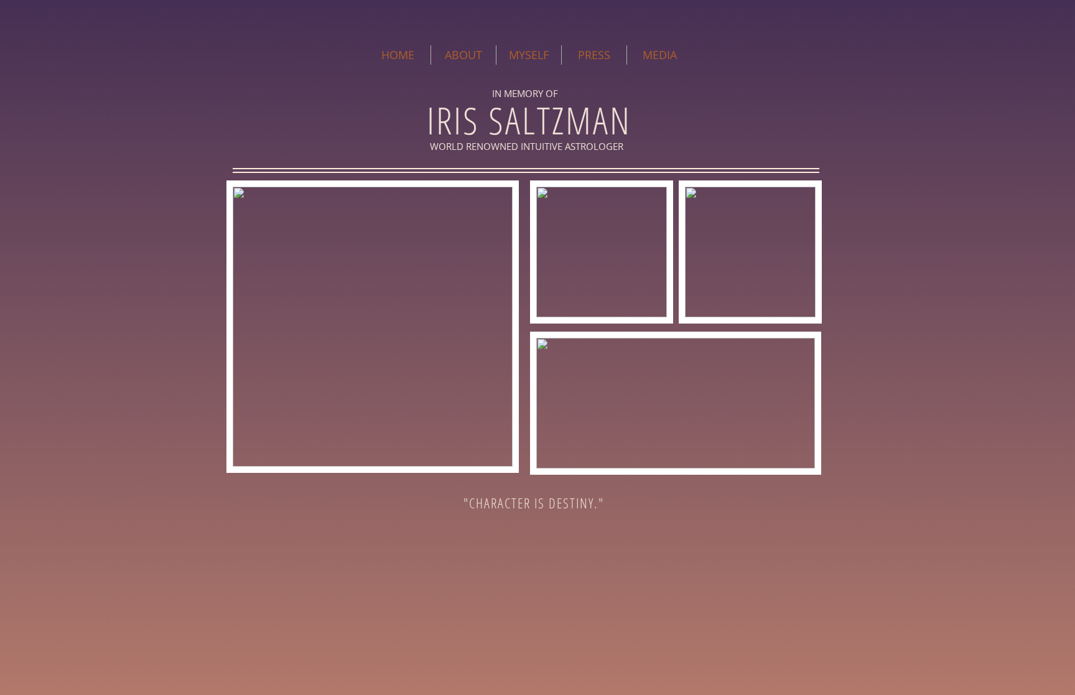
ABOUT (463, 54)
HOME (397, 54)
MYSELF (529, 54)
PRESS (594, 54)
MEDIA (660, 54)
